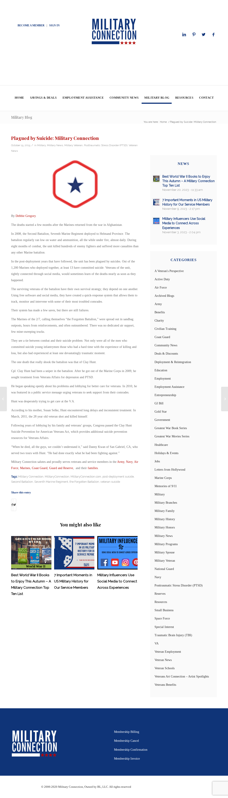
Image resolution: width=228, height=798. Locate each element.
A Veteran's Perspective (169, 271)
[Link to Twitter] (203, 34)
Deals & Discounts (166, 353)
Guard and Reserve (61, 468)
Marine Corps (163, 478)
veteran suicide (110, 481)
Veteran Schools (165, 668)
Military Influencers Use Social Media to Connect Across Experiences (117, 581)
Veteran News (163, 660)
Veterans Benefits (165, 684)
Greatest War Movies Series (172, 436)
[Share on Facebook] (12, 505)
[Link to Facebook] (213, 34)
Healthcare (161, 445)
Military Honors (165, 527)
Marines (25, 468)
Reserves (160, 593)
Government (162, 420)
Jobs (157, 461)
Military (41, 145)
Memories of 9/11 (166, 486)
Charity (159, 320)
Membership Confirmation (130, 749)
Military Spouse (165, 552)
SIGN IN (54, 25)
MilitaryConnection (57, 476)
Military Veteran (73, 145)
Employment (163, 378)
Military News (55, 145)
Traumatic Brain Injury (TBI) (173, 635)
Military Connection (30, 476)
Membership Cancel (126, 740)
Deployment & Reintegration (173, 362)
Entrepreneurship (165, 395)
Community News (166, 345)
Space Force (162, 618)
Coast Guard (39, 468)
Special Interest (164, 627)
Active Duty (162, 279)
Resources (161, 602)
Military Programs (166, 544)
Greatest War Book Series (171, 428)
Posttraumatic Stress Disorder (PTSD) (105, 145)
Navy (129, 461)
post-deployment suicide (118, 476)
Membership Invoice (127, 758)
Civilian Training (165, 328)
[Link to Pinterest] (194, 34)
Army (120, 461)
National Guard (164, 569)
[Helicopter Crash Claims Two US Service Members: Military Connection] (3, 399)
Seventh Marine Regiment (51, 481)
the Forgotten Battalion (84, 481)
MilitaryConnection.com (86, 476)
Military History (165, 519)
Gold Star (161, 411)
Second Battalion (22, 481)
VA (157, 643)
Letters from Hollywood (170, 469)
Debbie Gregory (26, 216)
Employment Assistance (169, 387)
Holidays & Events (166, 453)
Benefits (160, 312)
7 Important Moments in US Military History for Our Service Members (73, 581)
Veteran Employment (168, 651)
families (93, 468)
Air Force (161, 287)
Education (161, 370)
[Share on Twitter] (14, 505)
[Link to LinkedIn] (184, 34)
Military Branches (166, 502)
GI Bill (159, 403)
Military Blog (21, 117)
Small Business (164, 610)
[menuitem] (19, 98)
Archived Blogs (164, 295)
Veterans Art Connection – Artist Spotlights (182, 676)
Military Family (165, 511)
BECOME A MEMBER (31, 25)
